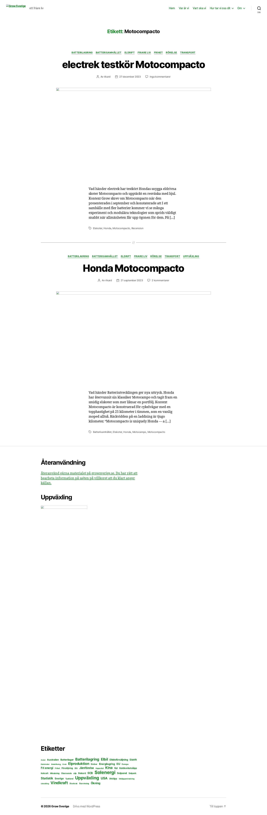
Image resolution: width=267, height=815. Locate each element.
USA (104, 778)
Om (239, 8)
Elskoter (97, 228)
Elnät (64, 764)
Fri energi (47, 768)
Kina (109, 768)
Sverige (59, 778)
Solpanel (122, 773)
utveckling (45, 783)
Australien (53, 759)
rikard (107, 76)
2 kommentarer (160, 280)
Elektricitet (45, 764)
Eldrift (130, 52)
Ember (94, 764)
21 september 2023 (132, 280)
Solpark (132, 773)
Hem (172, 8)
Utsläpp (113, 778)
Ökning (95, 783)
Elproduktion (78, 763)
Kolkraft (44, 773)
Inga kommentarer (160, 76)
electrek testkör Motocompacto (133, 64)
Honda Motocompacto (133, 268)
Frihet (158, 52)
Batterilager (67, 759)
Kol (116, 768)
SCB (90, 773)
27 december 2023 (130, 76)
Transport (187, 52)
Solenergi (105, 772)
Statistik (47, 778)
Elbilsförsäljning (119, 759)
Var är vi (184, 8)
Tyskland (69, 779)
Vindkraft (59, 782)
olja (74, 773)
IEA (76, 768)
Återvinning (84, 783)
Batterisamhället (108, 52)
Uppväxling (191, 256)
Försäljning (67, 768)
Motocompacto (121, 228)
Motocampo (139, 431)
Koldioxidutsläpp (128, 768)
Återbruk (73, 783)
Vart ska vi (199, 8)
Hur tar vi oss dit (220, 8)
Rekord (82, 773)
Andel (43, 760)
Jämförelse (86, 768)
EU (118, 763)
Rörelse (171, 52)
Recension (137, 228)
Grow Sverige (60, 806)
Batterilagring (82, 52)
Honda (107, 228)
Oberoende (66, 773)
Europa (125, 764)
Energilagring (107, 763)
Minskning (55, 773)
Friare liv (144, 52)
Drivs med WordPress (86, 806)
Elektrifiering (56, 764)
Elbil (104, 759)
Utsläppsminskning (126, 779)
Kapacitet (100, 768)
